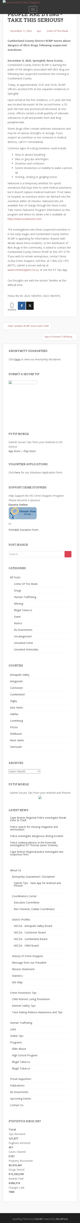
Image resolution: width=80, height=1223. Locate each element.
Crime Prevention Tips (23, 993)
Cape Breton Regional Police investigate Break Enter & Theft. (38, 819)
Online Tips (16, 1036)
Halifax (14, 714)
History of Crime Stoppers (27, 956)
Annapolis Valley (19, 674)
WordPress (62, 1219)
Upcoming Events (20, 1098)
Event (17, 616)
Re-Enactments (23, 630)
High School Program (25, 1055)
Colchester (16, 688)
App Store (14, 451)
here (17, 359)
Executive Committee (26, 902)
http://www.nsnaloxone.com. (25, 219)
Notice (18, 623)
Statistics (17, 975)
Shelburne (16, 733)
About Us (15, 870)
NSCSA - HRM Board (26, 945)
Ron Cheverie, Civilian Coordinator (34, 909)
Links (13, 1029)
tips (39, 31)
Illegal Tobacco (23, 610)
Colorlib (38, 1219)
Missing (18, 603)
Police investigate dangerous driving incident (36, 836)
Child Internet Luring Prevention (31, 999)
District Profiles (21, 919)
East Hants (16, 707)
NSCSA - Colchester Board (30, 932)
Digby (13, 701)
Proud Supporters (20, 1079)
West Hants (17, 740)
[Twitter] (30, 306)
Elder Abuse (19, 1049)
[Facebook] (21, 306)
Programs (16, 1042)
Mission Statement (23, 969)
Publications (17, 1085)
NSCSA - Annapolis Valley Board (33, 926)
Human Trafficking (25, 597)
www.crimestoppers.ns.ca (23, 270)
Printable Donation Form (24, 530)
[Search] (68, 554)
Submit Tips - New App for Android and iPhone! (37, 884)
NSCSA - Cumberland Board (30, 939)
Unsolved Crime (23, 643)
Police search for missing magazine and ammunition (34, 828)
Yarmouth (16, 747)
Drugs (17, 590)
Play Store (29, 451)
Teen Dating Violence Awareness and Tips (37, 1012)
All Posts (15, 577)
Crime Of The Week (57, 31)
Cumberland (17, 694)
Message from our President (29, 962)
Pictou (14, 727)
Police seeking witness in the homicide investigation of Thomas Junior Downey (34, 844)
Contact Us (16, 1105)
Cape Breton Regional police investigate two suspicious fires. (36, 853)
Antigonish (16, 681)
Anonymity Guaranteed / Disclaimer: (33, 876)
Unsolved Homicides (26, 649)
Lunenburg (16, 720)
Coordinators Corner (24, 896)
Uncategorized (22, 636)
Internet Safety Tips (24, 1005)
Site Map (17, 982)
